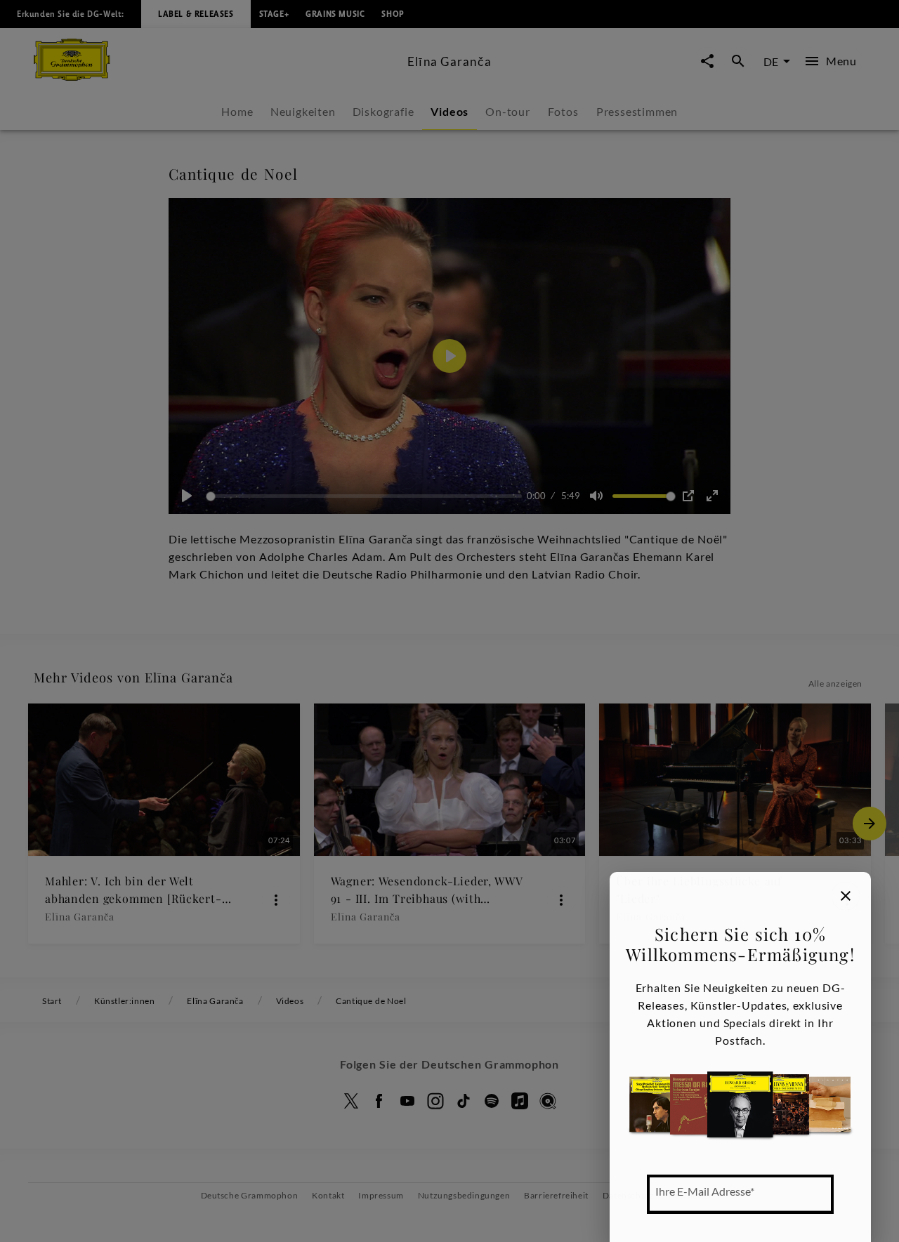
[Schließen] (846, 896)
